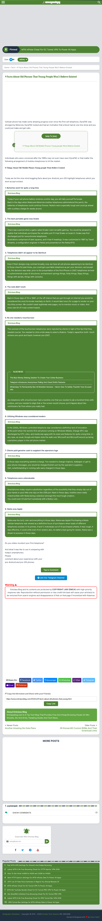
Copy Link (51, 703)
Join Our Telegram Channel (51, 578)
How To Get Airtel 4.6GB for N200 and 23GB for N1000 (28, 873)
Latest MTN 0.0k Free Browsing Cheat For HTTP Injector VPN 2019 (33, 869)
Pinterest (22, 685)
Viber (77, 680)
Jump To (51, 136)
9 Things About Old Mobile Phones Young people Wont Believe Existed (51, 146)
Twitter (38, 680)
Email (11, 685)
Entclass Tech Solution (50, 914)
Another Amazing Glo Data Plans (20, 728)
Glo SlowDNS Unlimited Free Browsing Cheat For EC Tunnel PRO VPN (34, 894)
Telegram (89, 680)
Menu (23, 59)
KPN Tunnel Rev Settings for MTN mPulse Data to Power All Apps (33, 902)
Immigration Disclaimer (11, 914)
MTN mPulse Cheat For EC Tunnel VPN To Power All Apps (49, 49)
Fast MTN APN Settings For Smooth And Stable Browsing (29, 865)
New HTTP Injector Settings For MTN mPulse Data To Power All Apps (34, 878)
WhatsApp (65, 680)
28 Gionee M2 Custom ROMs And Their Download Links (78, 729)
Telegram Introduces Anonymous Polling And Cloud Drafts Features (37, 382)
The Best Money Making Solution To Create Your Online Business (36, 378)
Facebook (25, 680)
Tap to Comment (51, 570)
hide (54, 136)
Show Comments (22, 813)
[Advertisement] (51, 24)
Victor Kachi (95, 917)
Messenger (51, 680)
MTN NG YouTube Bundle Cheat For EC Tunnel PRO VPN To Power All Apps (36, 890)
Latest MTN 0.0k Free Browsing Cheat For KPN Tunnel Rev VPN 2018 (34, 898)
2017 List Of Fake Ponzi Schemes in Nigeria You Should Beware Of (33, 882)
